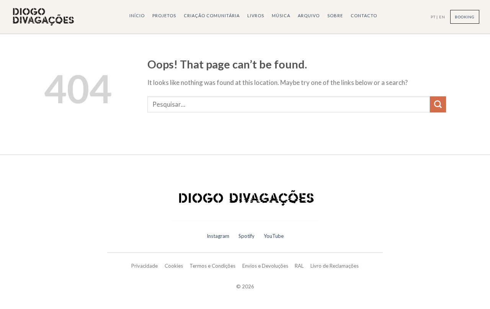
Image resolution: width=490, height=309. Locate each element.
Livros (255, 15)
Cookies (174, 266)
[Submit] (438, 104)
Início (137, 15)
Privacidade (144, 266)
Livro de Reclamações (334, 266)
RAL (299, 266)
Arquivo (309, 15)
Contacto (364, 15)
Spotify (246, 236)
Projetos (164, 15)
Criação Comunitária (212, 15)
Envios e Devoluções (265, 266)
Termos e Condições (212, 266)
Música (281, 15)
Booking (465, 17)
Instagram (218, 236)
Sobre (335, 15)
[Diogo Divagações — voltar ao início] (245, 198)
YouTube (274, 236)
